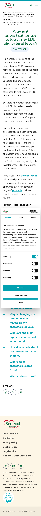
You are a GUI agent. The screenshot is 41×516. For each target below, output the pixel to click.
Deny (20, 303)
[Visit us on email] (21, 392)
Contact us (8, 438)
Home (5, 20)
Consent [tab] (7, 218)
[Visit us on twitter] (13, 392)
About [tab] (33, 218)
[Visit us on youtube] (21, 466)
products (17, 190)
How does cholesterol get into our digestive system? (24, 351)
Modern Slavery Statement (17, 456)
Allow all (20, 288)
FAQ (10, 20)
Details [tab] (20, 218)
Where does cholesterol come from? (21, 366)
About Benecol (11, 433)
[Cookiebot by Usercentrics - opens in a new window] (28, 211)
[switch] (35, 263)
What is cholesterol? (23, 375)
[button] (31, 5)
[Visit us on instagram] (13, 466)
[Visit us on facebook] (6, 392)
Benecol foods (29, 175)
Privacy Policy (10, 442)
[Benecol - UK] (9, 4)
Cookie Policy (10, 447)
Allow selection (20, 295)
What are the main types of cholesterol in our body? (23, 337)
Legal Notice (9, 451)
